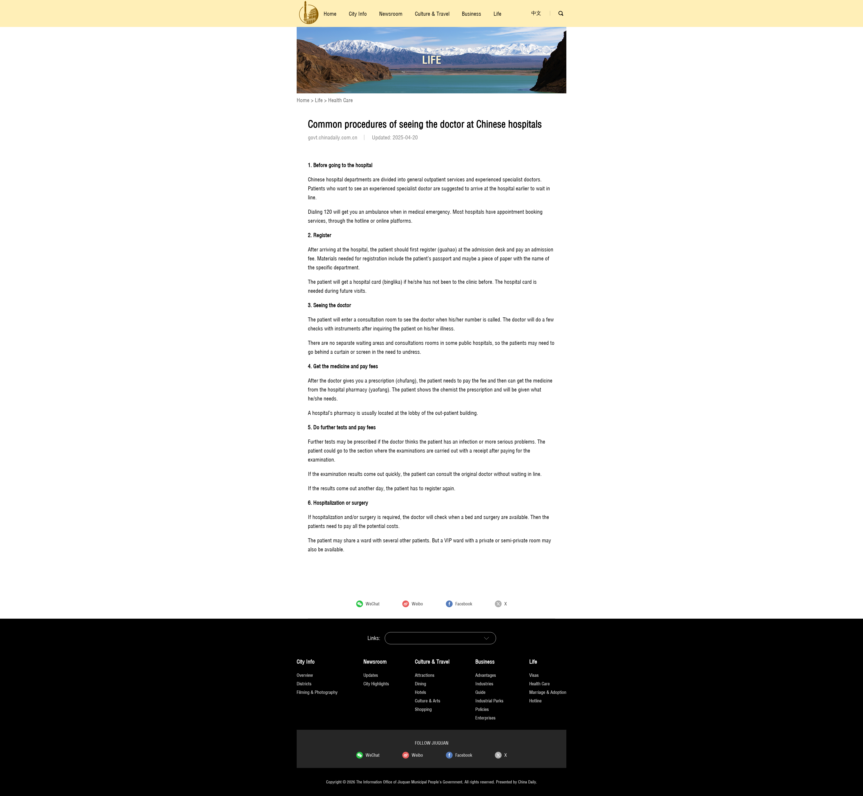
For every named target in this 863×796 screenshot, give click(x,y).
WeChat (373, 604)
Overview (305, 675)
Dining (420, 683)
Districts (304, 683)
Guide (480, 692)
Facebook (463, 604)
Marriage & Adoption (547, 692)
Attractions (424, 675)
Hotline (535, 701)
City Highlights (376, 683)
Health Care (340, 100)
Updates (370, 675)
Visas (534, 675)
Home (330, 13)
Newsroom (391, 13)
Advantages (485, 675)
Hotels (420, 692)
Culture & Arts (427, 701)
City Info (358, 13)
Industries (484, 683)
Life (497, 13)
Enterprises (485, 718)
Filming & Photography (317, 692)
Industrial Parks (489, 701)
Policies (482, 709)
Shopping (423, 709)
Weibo (417, 604)
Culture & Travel (432, 13)
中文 (536, 13)
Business (471, 13)
